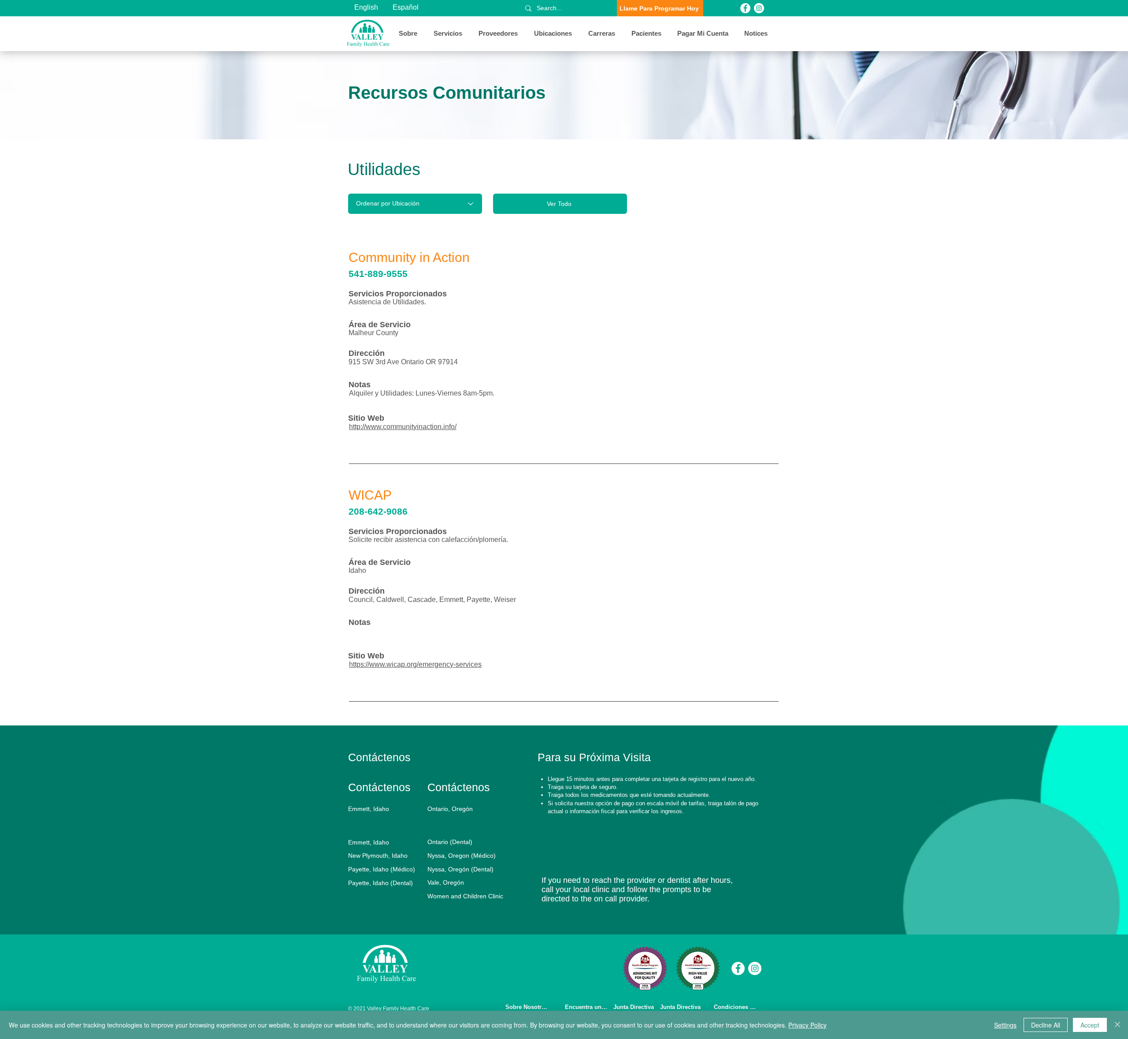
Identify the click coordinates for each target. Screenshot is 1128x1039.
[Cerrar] (1117, 1025)
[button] (409, 33)
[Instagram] (759, 8)
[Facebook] (745, 8)
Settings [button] (1005, 1024)
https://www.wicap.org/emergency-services (415, 664)
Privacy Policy (807, 1024)
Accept (1089, 1024)
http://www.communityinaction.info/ (402, 426)
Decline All (1045, 1024)
